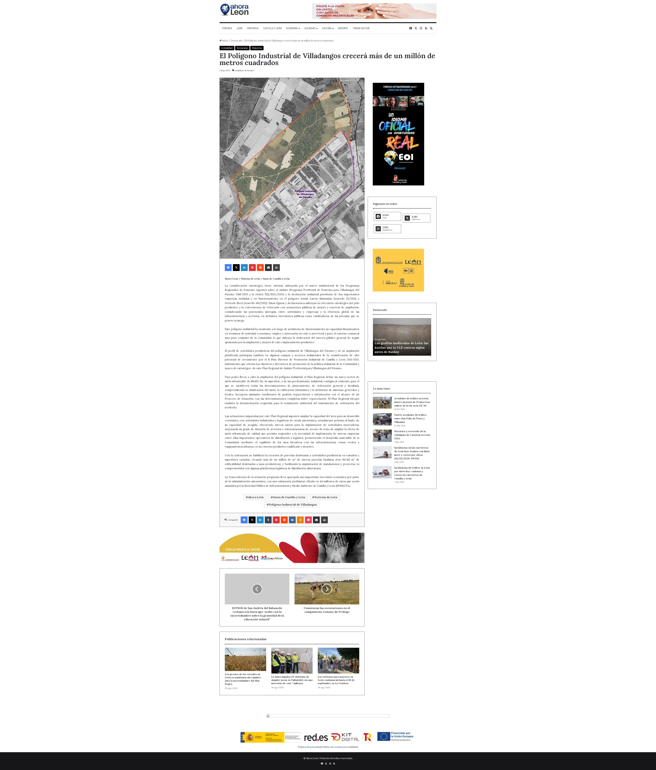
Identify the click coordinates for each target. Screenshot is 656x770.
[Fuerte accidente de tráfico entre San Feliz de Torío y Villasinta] (382, 419)
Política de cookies (333, 747)
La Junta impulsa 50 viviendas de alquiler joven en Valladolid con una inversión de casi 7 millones (291, 680)
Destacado (236, 40)
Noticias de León (326, 497)
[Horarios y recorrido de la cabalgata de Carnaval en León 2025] (382, 436)
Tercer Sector (361, 28)
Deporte (343, 28)
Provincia (252, 28)
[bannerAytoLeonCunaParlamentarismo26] (398, 290)
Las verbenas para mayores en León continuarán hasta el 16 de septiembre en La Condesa (336, 680)
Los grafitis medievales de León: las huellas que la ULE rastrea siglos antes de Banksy (401, 347)
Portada (227, 28)
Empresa (257, 48)
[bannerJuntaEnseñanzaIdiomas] (398, 184)
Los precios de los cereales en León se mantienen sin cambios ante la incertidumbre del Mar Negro (243, 679)
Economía (292, 28)
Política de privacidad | (310, 747)
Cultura (326, 28)
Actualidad (227, 48)
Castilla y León (272, 28)
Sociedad (309, 28)
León (239, 28)
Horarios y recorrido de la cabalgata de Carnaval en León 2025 (412, 435)
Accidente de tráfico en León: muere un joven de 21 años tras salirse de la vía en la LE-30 (412, 402)
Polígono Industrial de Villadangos (293, 504)
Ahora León (256, 497)
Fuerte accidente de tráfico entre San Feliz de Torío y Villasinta (410, 418)
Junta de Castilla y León (289, 497)
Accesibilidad (351, 747)
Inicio (225, 40)
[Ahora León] (235, 9)
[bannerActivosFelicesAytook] (292, 547)
